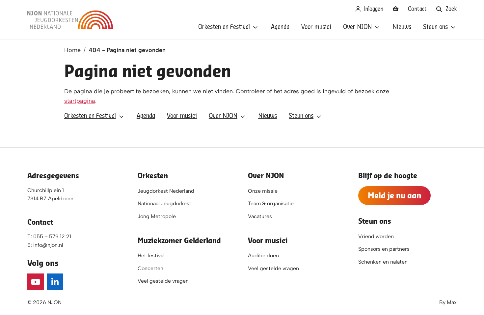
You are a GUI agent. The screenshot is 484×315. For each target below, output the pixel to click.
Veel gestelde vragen (163, 281)
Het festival (151, 255)
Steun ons (435, 27)
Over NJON (357, 27)
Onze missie (263, 191)
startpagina (79, 100)
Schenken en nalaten (383, 262)
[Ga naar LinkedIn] (55, 281)
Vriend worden (376, 236)
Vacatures (260, 216)
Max (452, 302)
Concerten (150, 268)
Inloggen (372, 9)
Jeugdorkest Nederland (166, 191)
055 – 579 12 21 (52, 236)
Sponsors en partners (384, 249)
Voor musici (316, 27)
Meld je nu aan (394, 195)
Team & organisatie (271, 203)
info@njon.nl (48, 245)
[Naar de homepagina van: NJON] (70, 19)
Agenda (280, 27)
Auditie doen (263, 255)
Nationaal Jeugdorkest (164, 203)
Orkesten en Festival (224, 27)
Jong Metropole (157, 216)
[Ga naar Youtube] (35, 281)
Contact (417, 9)
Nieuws (401, 27)
